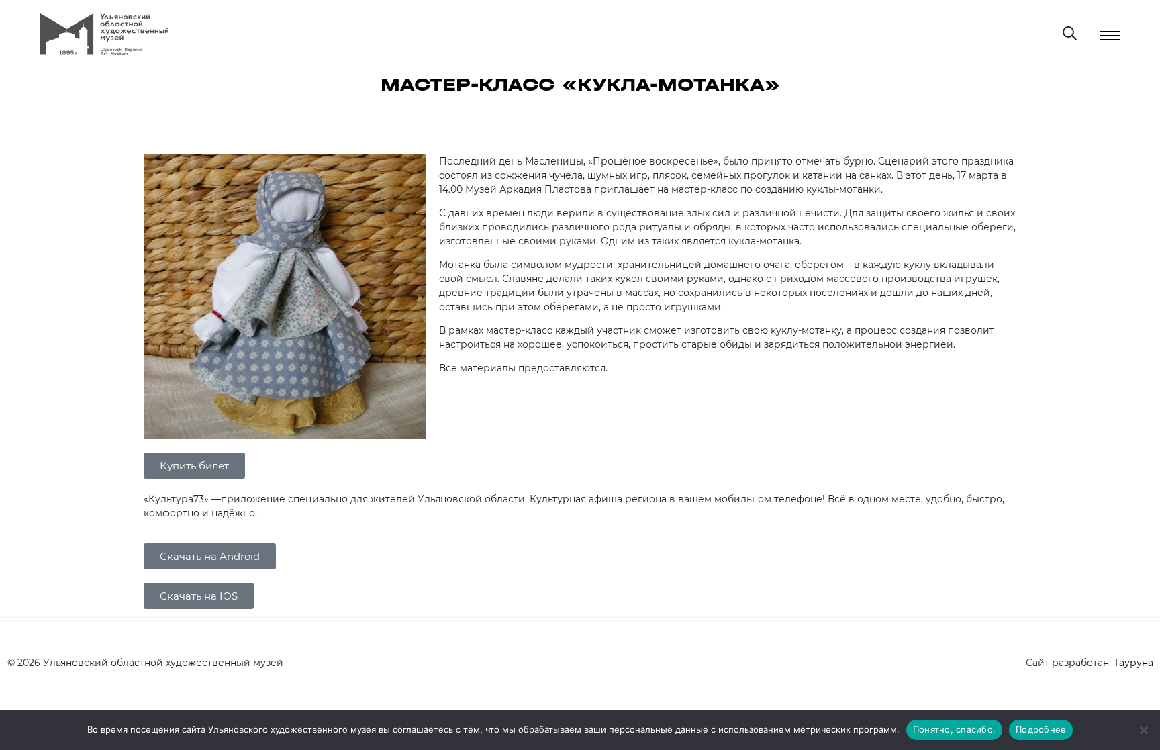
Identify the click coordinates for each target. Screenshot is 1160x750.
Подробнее (1041, 729)
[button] (194, 466)
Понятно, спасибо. (954, 729)
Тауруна (1133, 663)
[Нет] (1143, 730)
